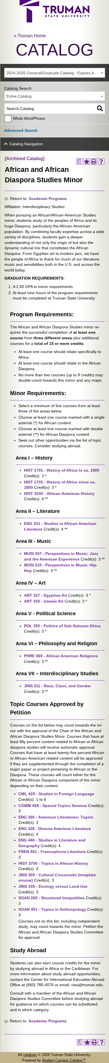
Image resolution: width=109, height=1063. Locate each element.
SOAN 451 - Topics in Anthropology (52, 909)
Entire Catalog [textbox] (19, 96)
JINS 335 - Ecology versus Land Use (52, 886)
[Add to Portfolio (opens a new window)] (87, 161)
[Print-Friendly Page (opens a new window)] (94, 161)
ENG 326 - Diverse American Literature (54, 828)
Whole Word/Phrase (29, 119)
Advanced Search (21, 130)
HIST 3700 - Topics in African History (53, 863)
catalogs (30, 1055)
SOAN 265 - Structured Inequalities (51, 898)
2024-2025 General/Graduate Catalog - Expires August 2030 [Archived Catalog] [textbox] (55, 73)
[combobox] (54, 73)
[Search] (100, 108)
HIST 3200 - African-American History (59, 493)
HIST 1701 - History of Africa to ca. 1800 (61, 470)
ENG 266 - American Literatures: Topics (55, 817)
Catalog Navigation (26, 144)
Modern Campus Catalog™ (64, 1060)
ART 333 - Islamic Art (43, 601)
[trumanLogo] (54, 21)
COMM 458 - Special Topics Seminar (52, 805)
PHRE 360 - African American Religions (61, 656)
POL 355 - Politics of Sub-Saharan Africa (62, 626)
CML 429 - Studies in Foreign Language (56, 794)
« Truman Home (30, 35)
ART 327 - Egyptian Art (45, 595)
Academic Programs (48, 198)
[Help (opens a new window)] (101, 161)
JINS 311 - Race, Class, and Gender (57, 686)
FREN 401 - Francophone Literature (52, 851)
